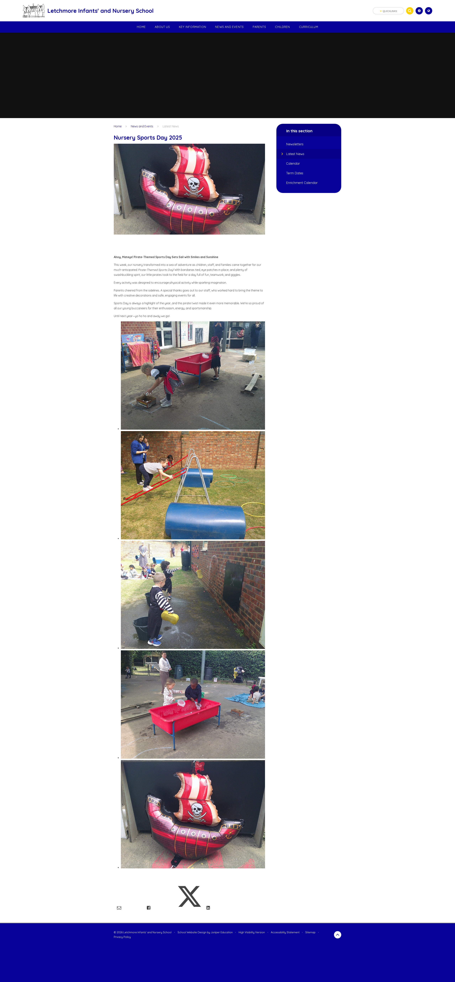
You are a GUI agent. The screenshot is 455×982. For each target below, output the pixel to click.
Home (118, 126)
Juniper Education (222, 932)
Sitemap (310, 932)
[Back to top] (337, 934)
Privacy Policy (122, 937)
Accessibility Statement (285, 932)
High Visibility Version (252, 932)
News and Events (142, 126)
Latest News (171, 126)
